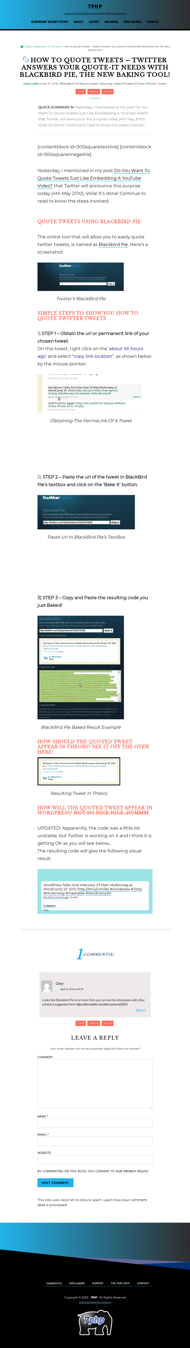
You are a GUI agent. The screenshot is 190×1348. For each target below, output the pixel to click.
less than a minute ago (56, 897)
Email (43, 1134)
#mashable (75, 893)
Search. (153, 22)
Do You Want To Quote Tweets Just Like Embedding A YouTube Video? (93, 178)
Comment (45, 1057)
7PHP (95, 6)
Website (44, 1153)
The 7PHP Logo (120, 1283)
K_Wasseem (49, 906)
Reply (141, 1010)
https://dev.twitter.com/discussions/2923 (101, 1004)
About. (79, 22)
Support (98, 1283)
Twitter (140, 83)
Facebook (94, 91)
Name (42, 1116)
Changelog (54, 1283)
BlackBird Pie (70, 83)
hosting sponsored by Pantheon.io (95, 1302)
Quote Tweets (90, 83)
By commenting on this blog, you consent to (92, 1171)
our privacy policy (132, 1171)
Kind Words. (133, 22)
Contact (143, 1283)
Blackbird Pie (113, 244)
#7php (136, 889)
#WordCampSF (98, 893)
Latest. (94, 22)
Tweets (128, 83)
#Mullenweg (54, 893)
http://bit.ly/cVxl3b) (93, 889)
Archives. (111, 22)
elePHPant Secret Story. (50, 22)
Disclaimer (77, 1283)
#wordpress (120, 889)
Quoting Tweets (111, 83)
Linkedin (107, 91)
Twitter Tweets (157, 83)
